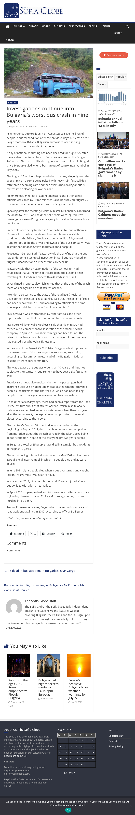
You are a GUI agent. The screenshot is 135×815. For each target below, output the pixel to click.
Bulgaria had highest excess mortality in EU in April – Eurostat (48, 687)
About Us (114, 730)
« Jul (64, 772)
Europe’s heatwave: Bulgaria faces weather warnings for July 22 (78, 689)
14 (65, 752)
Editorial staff (116, 735)
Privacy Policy (116, 746)
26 (93, 758)
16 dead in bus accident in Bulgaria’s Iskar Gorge (39, 571)
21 (65, 758)
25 (87, 758)
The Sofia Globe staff (38, 126)
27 (60, 764)
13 (60, 752)
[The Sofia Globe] (8, 26)
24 (82, 758)
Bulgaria (19, 26)
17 (82, 752)
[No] (131, 806)
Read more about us (15, 755)
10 (82, 746)
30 (76, 764)
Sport (118, 32)
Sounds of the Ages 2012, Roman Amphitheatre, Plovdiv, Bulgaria (18, 689)
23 (76, 758)
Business (59, 26)
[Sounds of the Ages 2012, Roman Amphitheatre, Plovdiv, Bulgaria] (18, 656)
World (46, 26)
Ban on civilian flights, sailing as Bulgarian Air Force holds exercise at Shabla (44, 587)
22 (71, 758)
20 (60, 758)
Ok (68, 810)
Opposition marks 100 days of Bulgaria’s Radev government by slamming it (111, 168)
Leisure (105, 26)
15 (71, 752)
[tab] (105, 77)
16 (76, 752)
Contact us (114, 741)
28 (65, 764)
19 (93, 752)
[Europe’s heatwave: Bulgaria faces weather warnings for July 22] (79, 656)
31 (82, 764)
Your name (102, 342)
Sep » (72, 772)
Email (100, 330)
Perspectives (77, 26)
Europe (33, 26)
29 (71, 764)
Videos (10, 39)
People (93, 26)
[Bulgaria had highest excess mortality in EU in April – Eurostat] (48, 656)
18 (87, 752)
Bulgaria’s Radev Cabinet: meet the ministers (112, 214)
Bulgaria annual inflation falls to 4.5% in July (110, 122)
